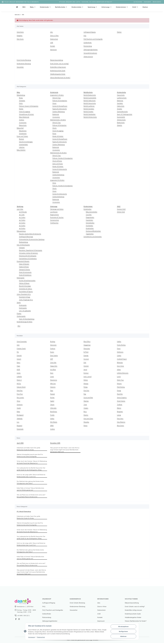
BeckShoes (53, 411)
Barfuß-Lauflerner (89, 106)
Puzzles (19, 313)
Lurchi (119, 376)
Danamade (20, 429)
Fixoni (118, 348)
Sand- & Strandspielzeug (26, 319)
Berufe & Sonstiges (25, 286)
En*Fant (86, 352)
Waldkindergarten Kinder (57, 74)
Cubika (119, 355)
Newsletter (20, 67)
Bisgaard (19, 425)
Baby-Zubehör (21, 150)
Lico (18, 422)
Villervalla (53, 408)
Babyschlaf (20, 128)
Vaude (19, 408)
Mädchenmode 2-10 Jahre (58, 120)
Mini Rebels (53, 422)
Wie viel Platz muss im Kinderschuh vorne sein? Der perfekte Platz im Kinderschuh (31, 496)
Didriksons (120, 352)
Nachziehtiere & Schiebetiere (28, 258)
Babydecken (22, 131)
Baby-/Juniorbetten (91, 212)
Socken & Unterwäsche (59, 169)
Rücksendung (88, 46)
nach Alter (20, 209)
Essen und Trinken (22, 136)
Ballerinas (120, 100)
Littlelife (19, 376)
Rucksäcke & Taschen (56, 217)
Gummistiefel (121, 117)
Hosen (54, 103)
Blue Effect (87, 341)
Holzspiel (22, 247)
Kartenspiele (23, 308)
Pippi (51, 390)
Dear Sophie (54, 355)
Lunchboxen (54, 212)
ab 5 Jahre (22, 226)
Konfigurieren (123, 631)
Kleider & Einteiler (57, 136)
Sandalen (120, 103)
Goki (18, 345)
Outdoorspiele (21, 316)
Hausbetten (89, 220)
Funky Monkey (121, 345)
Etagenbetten (90, 217)
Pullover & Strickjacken (59, 125)
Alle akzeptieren (123, 626)
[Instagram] (19, 619)
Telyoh (52, 404)
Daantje (86, 355)
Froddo (52, 415)
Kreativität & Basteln (23, 261)
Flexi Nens (120, 418)
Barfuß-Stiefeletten (89, 114)
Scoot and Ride (88, 397)
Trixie (85, 404)
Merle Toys (120, 380)
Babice (119, 408)
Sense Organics (122, 397)
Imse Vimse (120, 366)
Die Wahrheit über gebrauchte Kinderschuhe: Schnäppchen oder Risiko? (30, 482)
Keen (51, 373)
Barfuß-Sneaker (88, 111)
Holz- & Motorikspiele (23, 245)
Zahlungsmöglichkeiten (91, 49)
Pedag (85, 387)
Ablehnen (123, 636)
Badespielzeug (23, 242)
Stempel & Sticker (24, 269)
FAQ (85, 35)
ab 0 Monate (23, 212)
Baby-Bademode (24, 117)
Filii (18, 352)
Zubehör (119, 125)
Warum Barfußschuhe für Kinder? (60, 77)
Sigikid (52, 401)
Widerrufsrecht (88, 56)
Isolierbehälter (23, 144)
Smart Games (121, 401)
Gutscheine (138, 2)
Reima (85, 425)
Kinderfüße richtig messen (58, 67)
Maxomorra (53, 380)
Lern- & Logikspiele (25, 311)
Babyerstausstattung (56, 60)
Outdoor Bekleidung (58, 111)
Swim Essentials (22, 341)
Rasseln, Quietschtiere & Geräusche (30, 234)
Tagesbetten (90, 234)
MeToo (19, 383)
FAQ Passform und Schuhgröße (93, 39)
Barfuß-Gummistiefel (90, 98)
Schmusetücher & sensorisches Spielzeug (31, 239)
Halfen (119, 341)
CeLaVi (19, 359)
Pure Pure (20, 394)
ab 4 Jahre (22, 223)
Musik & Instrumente (25, 272)
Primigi (119, 390)
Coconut (86, 359)
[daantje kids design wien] (17, 7)
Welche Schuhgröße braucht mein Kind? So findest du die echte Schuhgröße (30, 455)
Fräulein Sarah (21, 348)
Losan (52, 376)
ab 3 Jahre (22, 220)
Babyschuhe (22, 125)
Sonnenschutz (54, 220)
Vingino (86, 408)
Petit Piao (19, 390)
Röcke (54, 133)
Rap (85, 394)
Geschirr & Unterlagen (26, 142)
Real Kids (120, 394)
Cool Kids (88, 215)
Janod (85, 369)
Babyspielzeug (21, 231)
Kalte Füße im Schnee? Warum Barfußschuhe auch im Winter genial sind (30, 489)
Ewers (52, 352)
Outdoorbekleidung (58, 175)
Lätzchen (21, 147)
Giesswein (53, 345)
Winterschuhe (121, 120)
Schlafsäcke (22, 133)
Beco (85, 411)
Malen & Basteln (24, 264)
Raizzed (52, 394)
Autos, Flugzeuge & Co (26, 300)
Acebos (52, 429)
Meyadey (86, 422)
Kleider (21, 109)
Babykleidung (21, 95)
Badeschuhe (121, 122)
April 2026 (20, 443)
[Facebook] (16, 619)
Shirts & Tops (56, 98)
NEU (19, 326)
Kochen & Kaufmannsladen (27, 280)
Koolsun (86, 373)
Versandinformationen (90, 53)
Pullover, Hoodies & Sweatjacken (62, 158)
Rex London (20, 397)
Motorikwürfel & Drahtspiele (27, 256)
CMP (51, 359)
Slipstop (86, 401)
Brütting (52, 341)
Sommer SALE (121, 209)
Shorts (54, 128)
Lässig (119, 415)
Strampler (22, 100)
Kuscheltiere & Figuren (26, 291)
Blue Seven (120, 425)
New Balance (121, 422)
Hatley (52, 418)
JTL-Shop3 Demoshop (24, 511)
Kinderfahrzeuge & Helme (24, 322)
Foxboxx (52, 348)
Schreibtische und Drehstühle (93, 236)
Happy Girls (53, 366)
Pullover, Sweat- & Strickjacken (28, 106)
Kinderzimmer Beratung (24, 63)
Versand (95, 640)
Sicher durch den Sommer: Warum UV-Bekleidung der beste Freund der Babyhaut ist (32, 462)
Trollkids (119, 404)
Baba (18, 411)
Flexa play (87, 348)
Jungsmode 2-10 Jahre (57, 95)
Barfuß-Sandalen (89, 109)
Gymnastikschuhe (122, 111)
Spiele (19, 302)
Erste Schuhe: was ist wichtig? (59, 63)
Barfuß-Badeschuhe (90, 95)
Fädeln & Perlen (24, 267)
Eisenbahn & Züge (24, 297)
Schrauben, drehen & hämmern (28, 253)
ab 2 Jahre (22, 217)
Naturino (52, 387)
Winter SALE (121, 212)
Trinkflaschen (54, 223)
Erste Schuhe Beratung (24, 60)
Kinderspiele (22, 305)
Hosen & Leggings (24, 111)
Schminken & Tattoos (25, 289)
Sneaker (119, 109)
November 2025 (55, 443)
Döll (85, 362)
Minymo (119, 383)
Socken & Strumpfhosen (59, 106)
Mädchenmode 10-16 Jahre (58, 153)
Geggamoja (87, 345)
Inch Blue (53, 369)
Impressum (53, 49)
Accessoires (22, 122)
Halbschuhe (120, 106)
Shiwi (18, 401)
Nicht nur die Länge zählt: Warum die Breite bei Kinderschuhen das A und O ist (31, 476)
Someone (19, 404)
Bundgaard (20, 415)
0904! (52, 425)
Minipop (86, 383)
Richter (52, 397)
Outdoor (21, 120)
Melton (86, 380)
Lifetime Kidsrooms (122, 373)
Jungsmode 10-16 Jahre (57, 180)
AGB (51, 42)
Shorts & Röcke (57, 161)
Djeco (18, 362)
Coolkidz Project (122, 359)
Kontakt (52, 46)
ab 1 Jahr (21, 215)
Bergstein (120, 411)
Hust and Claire (88, 418)
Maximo (86, 415)
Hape (18, 366)
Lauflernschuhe (121, 98)
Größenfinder (88, 42)
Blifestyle (120, 362)
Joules (18, 373)
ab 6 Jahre (22, 228)
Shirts (21, 103)
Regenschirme (54, 215)
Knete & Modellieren (25, 275)
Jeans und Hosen (57, 164)
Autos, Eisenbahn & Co (24, 294)
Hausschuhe (121, 95)
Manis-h (19, 380)
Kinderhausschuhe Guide (57, 70)
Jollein (119, 369)
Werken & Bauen (24, 283)
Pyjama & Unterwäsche (59, 109)
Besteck (21, 139)
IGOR (18, 369)
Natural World (21, 387)
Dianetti (19, 355)
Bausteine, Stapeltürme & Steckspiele (30, 250)
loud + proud (87, 376)
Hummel (86, 366)
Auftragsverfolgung (89, 32)
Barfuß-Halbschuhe (89, 100)
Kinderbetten (87, 209)
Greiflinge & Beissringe (26, 236)
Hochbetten (89, 226)
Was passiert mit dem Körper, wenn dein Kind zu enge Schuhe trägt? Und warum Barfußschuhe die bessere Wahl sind (64, 450)
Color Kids (53, 362)
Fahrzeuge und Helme (56, 209)
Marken (145, 7)
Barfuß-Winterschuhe (90, 117)
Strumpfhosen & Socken (26, 114)
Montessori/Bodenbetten (93, 231)
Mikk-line (53, 383)
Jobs (51, 32)
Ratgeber (147, 2)
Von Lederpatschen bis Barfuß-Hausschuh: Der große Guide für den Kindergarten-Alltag (31, 469)
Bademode (55, 114)
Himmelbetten (90, 223)
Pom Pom (86, 390)
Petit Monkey (121, 387)
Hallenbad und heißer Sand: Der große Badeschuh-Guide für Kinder (28, 449)
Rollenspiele (20, 278)
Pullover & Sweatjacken (59, 100)
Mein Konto (157, 2)
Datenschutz (54, 39)
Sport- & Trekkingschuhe (124, 114)
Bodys (21, 98)
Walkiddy (19, 418)
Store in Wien (54, 35)
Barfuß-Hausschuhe (90, 103)
